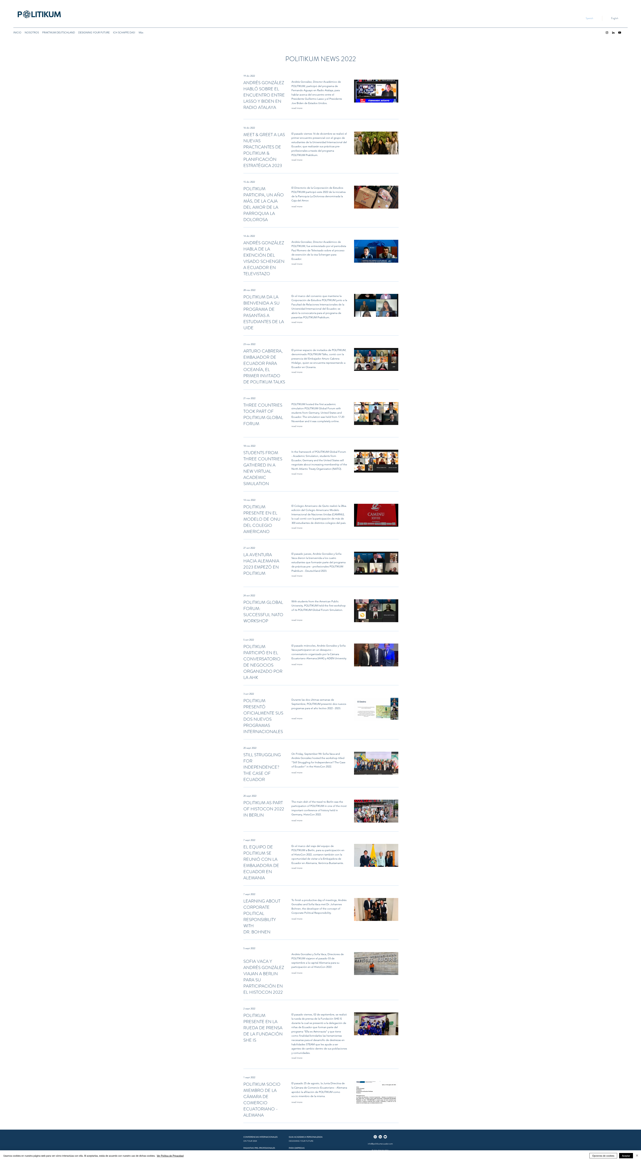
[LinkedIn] (613, 32)
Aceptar (626, 1155)
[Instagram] (607, 32)
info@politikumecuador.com (380, 1143)
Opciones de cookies (603, 1155)
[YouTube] (619, 32)
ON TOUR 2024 (250, 1141)
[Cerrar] (637, 1155)
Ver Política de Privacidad (170, 1155)
